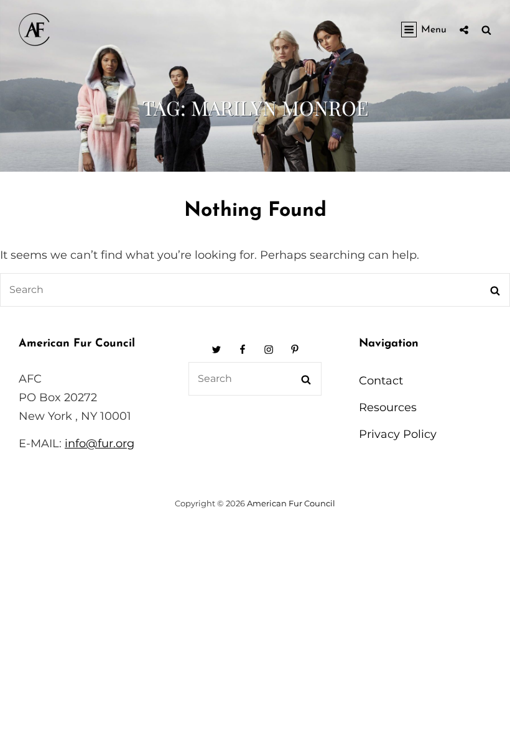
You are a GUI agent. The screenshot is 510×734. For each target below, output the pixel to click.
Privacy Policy (398, 434)
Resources (388, 407)
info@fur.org (99, 443)
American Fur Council (291, 503)
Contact (381, 381)
